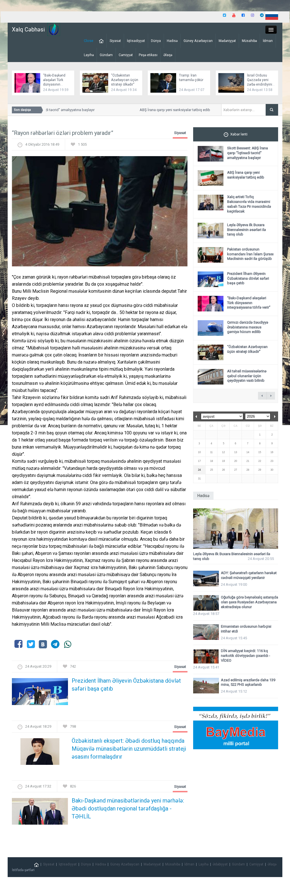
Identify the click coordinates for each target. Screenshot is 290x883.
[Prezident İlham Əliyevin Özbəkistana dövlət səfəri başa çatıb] (40, 693)
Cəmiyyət (126, 55)
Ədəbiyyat (220, 864)
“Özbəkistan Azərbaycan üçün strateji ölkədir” (124, 79)
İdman (268, 41)
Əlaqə (167, 55)
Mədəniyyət (227, 41)
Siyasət (115, 41)
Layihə (89, 55)
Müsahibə (249, 41)
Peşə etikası (148, 55)
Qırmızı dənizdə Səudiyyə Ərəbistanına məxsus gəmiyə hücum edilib (247, 327)
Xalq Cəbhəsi (28, 29)
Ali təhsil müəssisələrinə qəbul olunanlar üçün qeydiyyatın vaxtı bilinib (246, 376)
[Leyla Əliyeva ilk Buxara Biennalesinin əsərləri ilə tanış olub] (235, 528)
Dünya (156, 41)
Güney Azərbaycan (198, 41)
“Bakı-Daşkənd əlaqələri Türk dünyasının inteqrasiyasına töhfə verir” (55, 84)
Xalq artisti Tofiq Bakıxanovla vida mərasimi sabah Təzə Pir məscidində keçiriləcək (249, 204)
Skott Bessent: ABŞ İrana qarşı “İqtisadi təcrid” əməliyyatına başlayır (247, 153)
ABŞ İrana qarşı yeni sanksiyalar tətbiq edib (168, 110)
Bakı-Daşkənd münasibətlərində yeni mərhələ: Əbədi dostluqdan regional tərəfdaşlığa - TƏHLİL (128, 808)
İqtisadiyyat (136, 41)
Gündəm (106, 55)
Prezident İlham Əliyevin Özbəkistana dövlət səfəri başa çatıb (126, 684)
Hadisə (172, 41)
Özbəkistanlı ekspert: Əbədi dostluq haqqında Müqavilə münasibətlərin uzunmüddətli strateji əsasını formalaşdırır (129, 748)
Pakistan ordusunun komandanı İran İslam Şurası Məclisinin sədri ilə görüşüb (250, 254)
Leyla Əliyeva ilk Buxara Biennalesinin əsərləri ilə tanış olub (246, 230)
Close (88, 41)
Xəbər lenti (239, 134)
